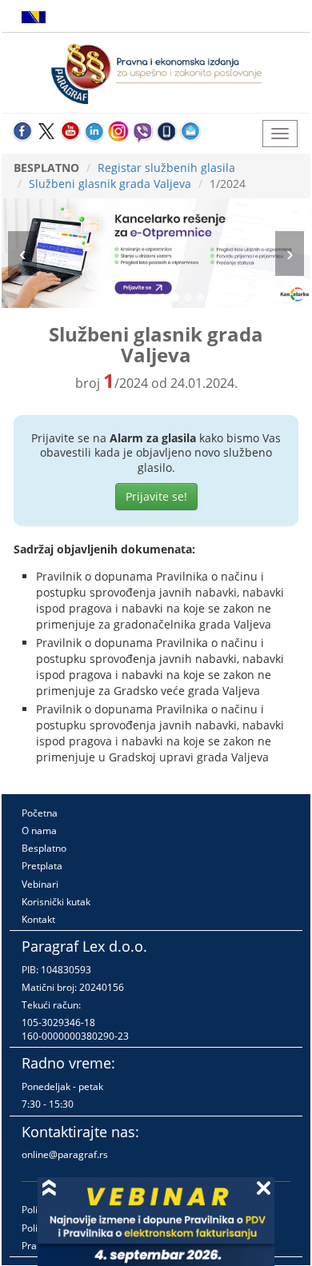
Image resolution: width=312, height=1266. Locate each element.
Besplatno (44, 848)
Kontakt (38, 919)
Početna (40, 813)
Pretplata (42, 866)
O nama (39, 830)
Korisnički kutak (56, 902)
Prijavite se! (156, 496)
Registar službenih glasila (166, 167)
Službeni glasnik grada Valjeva (110, 183)
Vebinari (40, 884)
